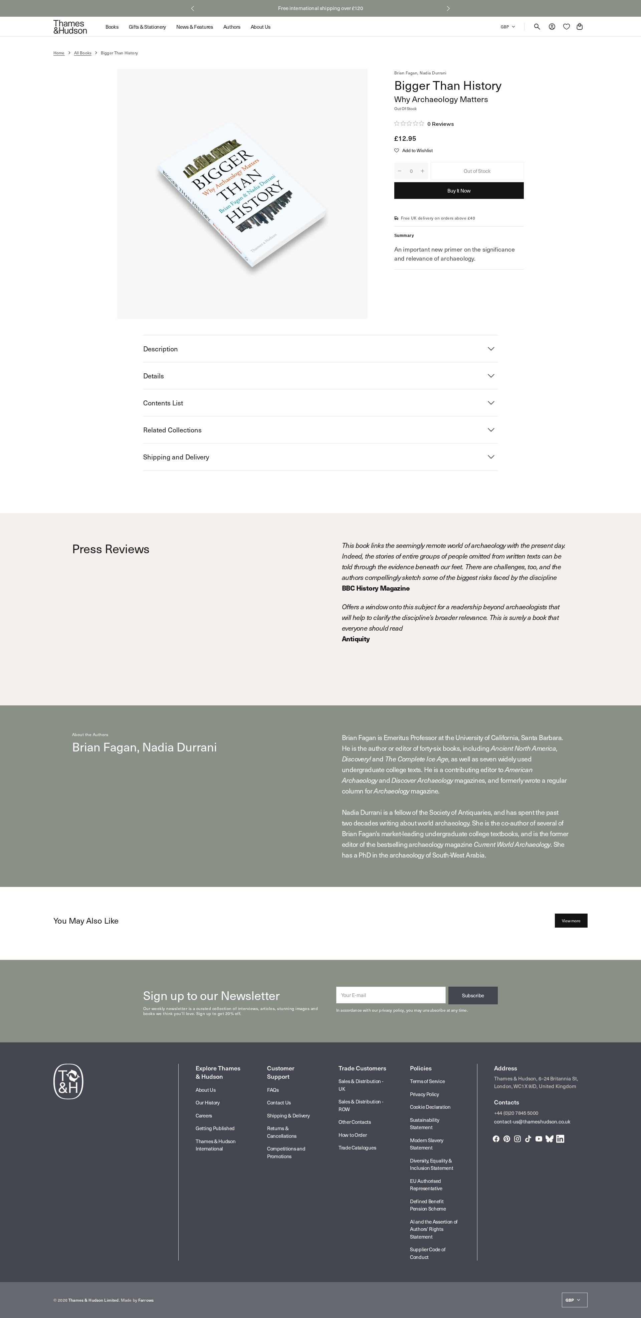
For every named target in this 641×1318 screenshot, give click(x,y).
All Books (82, 53)
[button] (192, 8)
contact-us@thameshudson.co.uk (532, 1121)
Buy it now (459, 190)
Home (59, 53)
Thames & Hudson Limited (93, 1300)
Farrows (146, 1300)
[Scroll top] (633, 1310)
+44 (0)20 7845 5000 (516, 1112)
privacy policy (391, 1010)
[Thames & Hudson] (70, 27)
